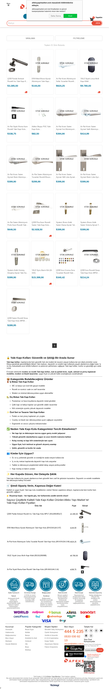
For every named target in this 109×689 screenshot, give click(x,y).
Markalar (8, 641)
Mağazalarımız (10, 635)
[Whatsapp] (91, 635)
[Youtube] (101, 630)
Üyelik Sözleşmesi (51, 632)
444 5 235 (73, 631)
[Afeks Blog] (74, 663)
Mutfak (27, 632)
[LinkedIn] (86, 635)
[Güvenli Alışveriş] (95, 584)
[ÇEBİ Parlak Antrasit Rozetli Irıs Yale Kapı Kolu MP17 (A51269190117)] (18, 64)
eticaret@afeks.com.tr (74, 644)
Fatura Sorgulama (51, 647)
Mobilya (28, 650)
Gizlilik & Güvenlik (51, 635)
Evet (70, 16)
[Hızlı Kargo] (79, 584)
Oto (26, 644)
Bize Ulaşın (9, 638)
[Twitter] (91, 630)
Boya (27, 647)
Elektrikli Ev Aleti (31, 638)
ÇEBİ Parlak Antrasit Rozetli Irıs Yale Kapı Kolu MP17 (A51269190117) (18, 80)
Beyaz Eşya (29, 629)
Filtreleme (79, 38)
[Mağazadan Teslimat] (46, 584)
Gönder (100, 650)
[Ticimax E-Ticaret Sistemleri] (54, 686)
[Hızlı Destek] (62, 584)
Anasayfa (8, 629)
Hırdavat (28, 641)
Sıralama (30, 38)
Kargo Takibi (49, 641)
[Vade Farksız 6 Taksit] (13, 584)
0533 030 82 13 (72, 638)
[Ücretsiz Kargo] (30, 584)
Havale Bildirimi (11, 644)
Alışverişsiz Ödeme (51, 644)
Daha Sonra (56, 16)
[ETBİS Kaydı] (89, 667)
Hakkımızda (9, 632)
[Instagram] (96, 630)
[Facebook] (86, 630)
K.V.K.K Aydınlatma (51, 638)
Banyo (27, 635)
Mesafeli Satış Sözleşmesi (54, 629)
